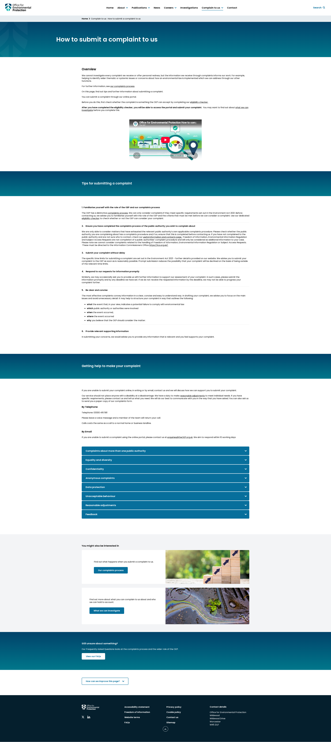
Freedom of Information (137, 712)
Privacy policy (173, 707)
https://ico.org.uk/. (158, 245)
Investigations (189, 7)
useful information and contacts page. (162, 237)
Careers (169, 8)
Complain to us (211, 8)
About (121, 8)
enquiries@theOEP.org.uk (180, 437)
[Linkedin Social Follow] (88, 717)
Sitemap (170, 722)
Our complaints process (111, 570)
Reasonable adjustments (101, 505)
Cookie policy (173, 712)
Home (110, 7)
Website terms (132, 717)
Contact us (172, 717)
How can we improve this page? (103, 681)
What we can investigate (107, 610)
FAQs (127, 722)
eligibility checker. (199, 102)
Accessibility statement (136, 707)
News (157, 7)
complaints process (118, 212)
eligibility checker (90, 218)
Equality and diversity (99, 460)
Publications (139, 8)
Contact (232, 7)
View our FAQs (93, 656)
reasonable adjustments (192, 395)
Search (319, 7)
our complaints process (122, 86)
